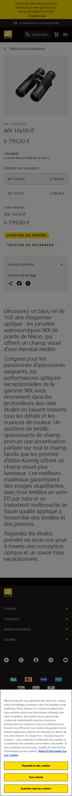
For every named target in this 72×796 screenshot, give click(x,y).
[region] (36, 742)
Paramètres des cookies (36, 765)
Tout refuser (36, 777)
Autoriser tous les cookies (36, 788)
